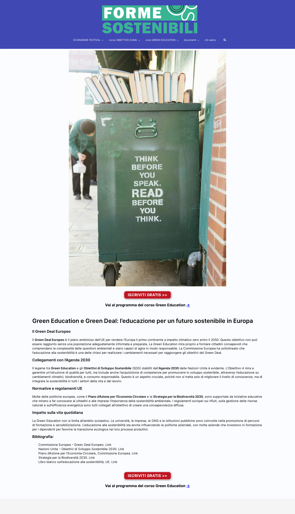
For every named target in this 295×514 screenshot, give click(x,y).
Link (108, 445)
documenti (190, 39)
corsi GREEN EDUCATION (160, 39)
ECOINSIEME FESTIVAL (86, 39)
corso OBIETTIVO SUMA (123, 39)
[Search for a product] (225, 40)
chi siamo (210, 39)
